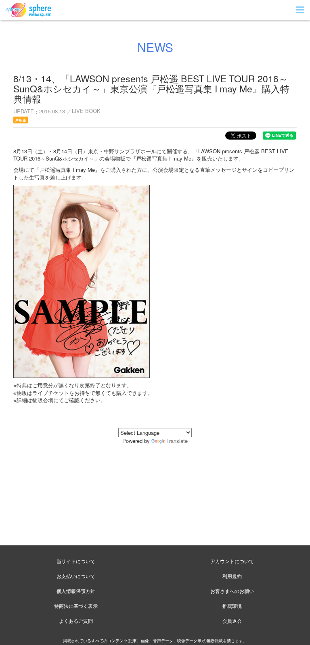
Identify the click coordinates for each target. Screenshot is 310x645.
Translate (177, 441)
